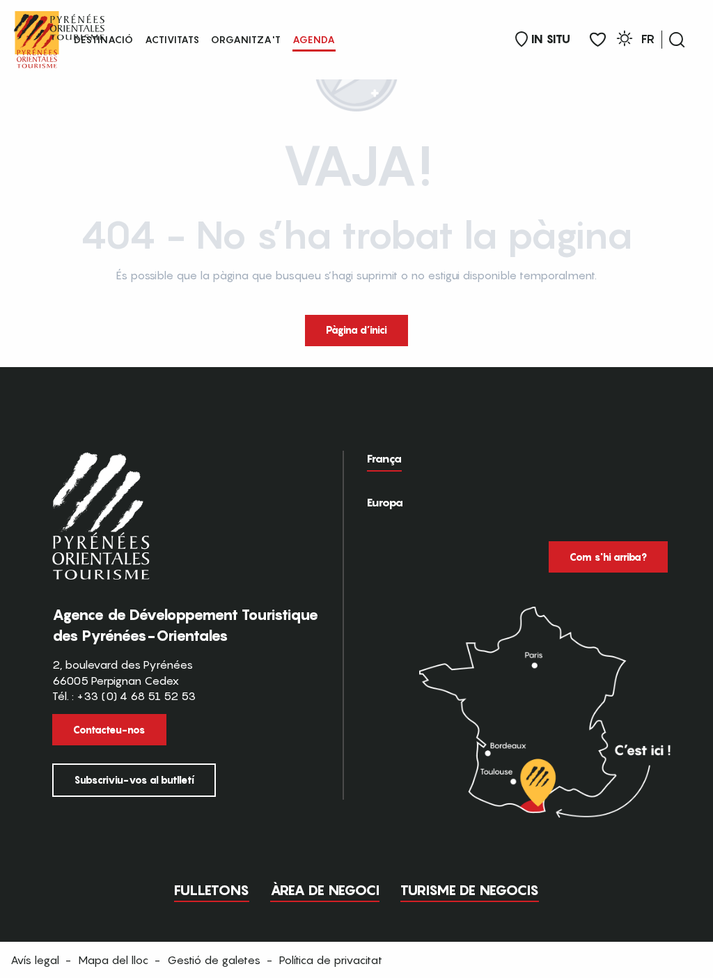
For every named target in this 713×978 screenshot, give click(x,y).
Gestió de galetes (213, 960)
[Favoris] (598, 40)
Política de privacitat (330, 960)
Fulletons (211, 890)
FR (648, 39)
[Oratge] (624, 40)
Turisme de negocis (469, 890)
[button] (676, 39)
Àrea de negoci (324, 890)
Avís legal (34, 960)
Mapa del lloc (113, 960)
